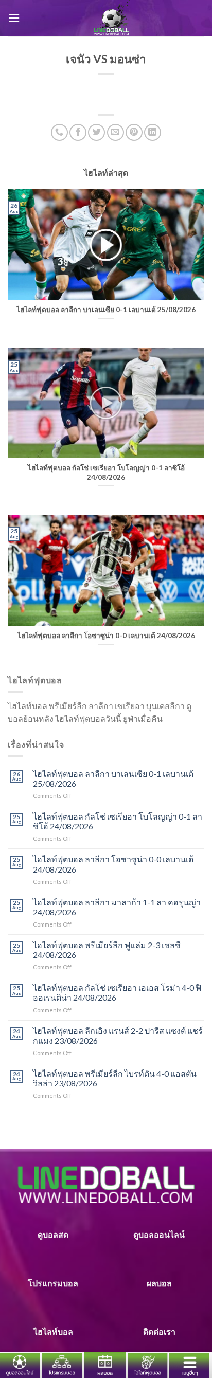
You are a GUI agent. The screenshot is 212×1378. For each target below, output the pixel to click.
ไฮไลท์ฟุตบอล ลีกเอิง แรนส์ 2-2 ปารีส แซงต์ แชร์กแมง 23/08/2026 (118, 1035)
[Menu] (14, 17)
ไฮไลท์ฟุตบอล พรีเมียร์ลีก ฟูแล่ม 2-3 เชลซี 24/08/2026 (107, 949)
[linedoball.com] (112, 18)
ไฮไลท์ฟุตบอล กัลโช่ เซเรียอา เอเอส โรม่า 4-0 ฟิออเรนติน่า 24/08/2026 (117, 992)
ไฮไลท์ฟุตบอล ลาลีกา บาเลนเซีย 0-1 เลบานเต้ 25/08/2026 (113, 778)
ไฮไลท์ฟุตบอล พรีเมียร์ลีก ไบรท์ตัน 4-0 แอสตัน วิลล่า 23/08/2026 (115, 1078)
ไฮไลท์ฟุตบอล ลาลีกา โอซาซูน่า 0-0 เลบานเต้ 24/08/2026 (113, 864)
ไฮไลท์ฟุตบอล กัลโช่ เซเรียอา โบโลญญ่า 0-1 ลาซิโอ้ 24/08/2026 (117, 821)
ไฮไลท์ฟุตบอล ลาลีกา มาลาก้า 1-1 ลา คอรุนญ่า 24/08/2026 (117, 907)
